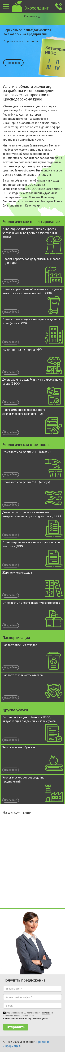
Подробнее (13, 62)
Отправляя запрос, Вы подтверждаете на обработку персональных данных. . (28, 1016)
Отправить (16, 1027)
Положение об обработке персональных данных (25, 1018)
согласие (46, 1013)
